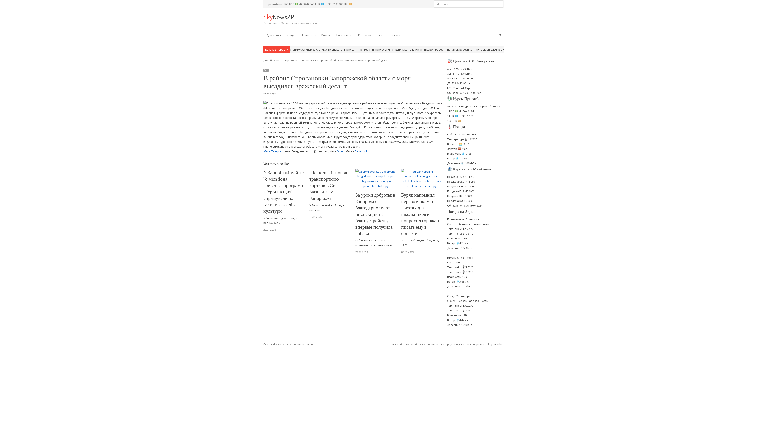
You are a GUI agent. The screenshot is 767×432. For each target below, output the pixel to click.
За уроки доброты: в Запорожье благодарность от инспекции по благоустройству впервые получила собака (375, 214)
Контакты (364, 35)
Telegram (396, 35)
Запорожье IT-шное (301, 344)
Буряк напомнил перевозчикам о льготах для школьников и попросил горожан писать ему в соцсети (420, 214)
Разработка (415, 344)
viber (381, 35)
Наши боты (344, 35)
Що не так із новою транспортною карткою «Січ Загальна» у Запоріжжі (328, 185)
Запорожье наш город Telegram (443, 344)
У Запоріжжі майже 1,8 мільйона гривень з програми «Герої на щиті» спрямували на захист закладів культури (283, 191)
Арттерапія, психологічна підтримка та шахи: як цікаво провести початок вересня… (386, 49)
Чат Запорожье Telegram (481, 344)
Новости (307, 35)
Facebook (361, 151)
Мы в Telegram (273, 151)
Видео (325, 35)
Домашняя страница (280, 35)
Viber (340, 151)
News (278, 16)
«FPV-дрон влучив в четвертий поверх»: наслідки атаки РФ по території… (496, 49)
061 (266, 70)
